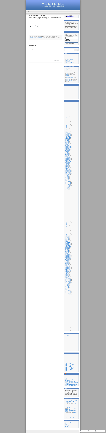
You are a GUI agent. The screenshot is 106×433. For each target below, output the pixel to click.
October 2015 (67, 233)
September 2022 (68, 149)
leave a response (42, 38)
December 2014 (68, 243)
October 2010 (67, 293)
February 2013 (67, 265)
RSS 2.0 (32, 38)
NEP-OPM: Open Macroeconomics (71, 384)
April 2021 (67, 166)
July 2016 (67, 224)
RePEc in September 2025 (69, 367)
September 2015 (68, 234)
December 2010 (68, 291)
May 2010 (67, 298)
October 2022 (67, 148)
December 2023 (68, 134)
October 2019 (67, 184)
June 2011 (67, 285)
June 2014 (67, 249)
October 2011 (67, 281)
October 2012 (67, 269)
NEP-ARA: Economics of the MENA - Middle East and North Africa (71, 376)
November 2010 (68, 292)
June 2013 (67, 261)
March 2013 (67, 264)
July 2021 (67, 163)
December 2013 (68, 255)
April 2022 (67, 154)
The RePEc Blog (53, 4)
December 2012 (68, 267)
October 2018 (67, 196)
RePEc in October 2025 (69, 365)
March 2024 (67, 131)
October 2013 (67, 257)
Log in (66, 423)
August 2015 (67, 235)
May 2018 (67, 201)
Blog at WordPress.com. (53, 431)
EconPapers (68, 70)
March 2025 (67, 119)
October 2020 (67, 172)
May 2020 (67, 177)
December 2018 (68, 194)
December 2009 (68, 303)
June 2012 (67, 273)
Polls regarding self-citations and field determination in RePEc (71, 359)
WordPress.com (68, 426)
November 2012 (68, 268)
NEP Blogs (68, 374)
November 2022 (68, 147)
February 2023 (67, 144)
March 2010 (67, 300)
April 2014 (67, 251)
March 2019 (67, 191)
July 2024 (67, 127)
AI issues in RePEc (68, 366)
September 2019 (68, 185)
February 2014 (67, 253)
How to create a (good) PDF (69, 417)
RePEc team (68, 60)
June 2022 (67, 152)
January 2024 (67, 133)
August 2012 (67, 271)
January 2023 (67, 145)
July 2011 (67, 284)
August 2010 (67, 295)
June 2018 (67, 200)
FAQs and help (68, 56)
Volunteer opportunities (70, 62)
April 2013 (67, 263)
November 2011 (68, 280)
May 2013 (67, 262)
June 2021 (67, 164)
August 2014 (67, 247)
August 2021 (67, 162)
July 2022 (67, 151)
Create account (68, 422)
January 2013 (67, 266)
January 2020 (67, 181)
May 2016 (67, 226)
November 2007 (68, 329)
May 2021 (67, 165)
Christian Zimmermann (69, 406)
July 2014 (67, 248)
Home (28, 11)
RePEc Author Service (69, 77)
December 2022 (68, 146)
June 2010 (67, 297)
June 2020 (67, 176)
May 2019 (67, 189)
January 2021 (67, 169)
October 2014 (67, 245)
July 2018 (67, 199)
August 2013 (67, 259)
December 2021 (68, 158)
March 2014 (67, 252)
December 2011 (68, 279)
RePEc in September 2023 (70, 405)
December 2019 (68, 182)
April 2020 (67, 178)
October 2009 (67, 305)
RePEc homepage (69, 55)
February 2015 (67, 241)
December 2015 (68, 231)
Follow (68, 40)
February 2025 (67, 120)
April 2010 (67, 299)
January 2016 (67, 230)
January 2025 (67, 121)
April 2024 (67, 130)
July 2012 (67, 272)
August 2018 (67, 198)
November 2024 (68, 123)
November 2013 (68, 256)
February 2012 (67, 277)
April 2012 (67, 275)
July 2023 (67, 139)
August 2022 (67, 150)
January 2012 (67, 278)
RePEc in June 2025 (68, 370)
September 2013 (68, 258)
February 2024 (67, 132)
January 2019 (67, 193)
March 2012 (67, 276)
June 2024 (67, 128)
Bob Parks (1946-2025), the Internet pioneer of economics (71, 401)
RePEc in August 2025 (69, 368)
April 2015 (67, 239)
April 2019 (67, 190)
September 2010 (68, 294)
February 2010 (67, 301)
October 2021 (67, 160)
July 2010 (67, 296)
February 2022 (67, 156)
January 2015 (67, 242)
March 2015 (67, 240)
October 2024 (67, 124)
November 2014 (68, 244)
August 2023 (67, 138)
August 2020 (67, 174)
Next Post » (60, 42)
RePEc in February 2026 (69, 360)
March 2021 (67, 167)
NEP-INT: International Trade (70, 381)
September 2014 (68, 246)
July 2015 (67, 236)
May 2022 (67, 153)
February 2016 (67, 229)
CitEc (67, 68)
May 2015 (67, 238)
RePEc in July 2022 (74, 415)
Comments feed (68, 425)
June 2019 (67, 188)
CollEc (67, 69)
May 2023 (67, 141)
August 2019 (67, 186)
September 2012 (68, 270)
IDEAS (67, 73)
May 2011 (67, 286)
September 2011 (68, 282)
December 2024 (68, 122)
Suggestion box (68, 61)
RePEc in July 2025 (68, 369)
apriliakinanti (67, 415)
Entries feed (67, 424)
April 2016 (67, 227)
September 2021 (68, 161)
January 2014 (67, 254)
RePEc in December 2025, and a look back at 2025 (71, 363)
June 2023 (67, 140)
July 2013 (67, 260)
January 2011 (67, 290)
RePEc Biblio (68, 79)
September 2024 (68, 125)
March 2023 (67, 143)
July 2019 (67, 187)
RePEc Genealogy (69, 80)
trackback (48, 38)
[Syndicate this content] (65, 374)
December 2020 (68, 170)
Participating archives (69, 59)
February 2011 (67, 289)
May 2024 (67, 129)
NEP (67, 74)
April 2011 (67, 287)
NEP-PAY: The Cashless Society (70, 385)
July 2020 (67, 175)
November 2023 (68, 135)
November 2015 (68, 232)
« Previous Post (32, 42)
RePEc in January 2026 (69, 361)
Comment (56, 60)
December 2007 (68, 328)
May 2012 (67, 274)
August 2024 (67, 126)
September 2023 (68, 137)
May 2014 (67, 250)
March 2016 (67, 228)
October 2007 (67, 330)
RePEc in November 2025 (69, 364)
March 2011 (67, 288)
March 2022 (67, 155)
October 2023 (67, 136)
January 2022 (67, 157)
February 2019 (67, 192)
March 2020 (67, 179)
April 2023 (67, 142)
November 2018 (68, 195)
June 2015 (67, 237)
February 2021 (67, 168)
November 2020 (68, 171)
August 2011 (67, 283)
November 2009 (68, 304)
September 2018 (68, 197)
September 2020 (68, 173)
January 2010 (67, 302)
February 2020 (67, 180)
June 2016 (67, 225)
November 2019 (68, 183)
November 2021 (68, 159)
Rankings (67, 75)
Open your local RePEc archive (71, 57)
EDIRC (67, 72)
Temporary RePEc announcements (36, 37)
